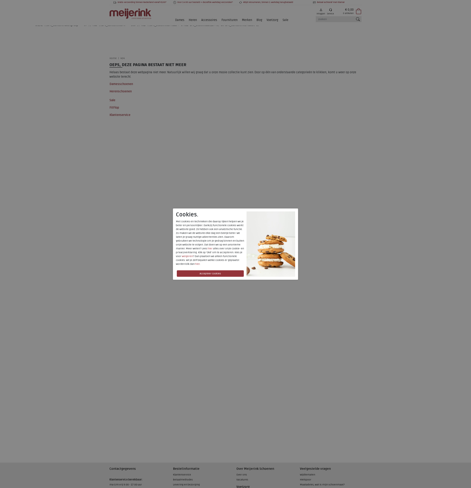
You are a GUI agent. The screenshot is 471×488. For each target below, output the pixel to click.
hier (210, 248)
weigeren (187, 256)
